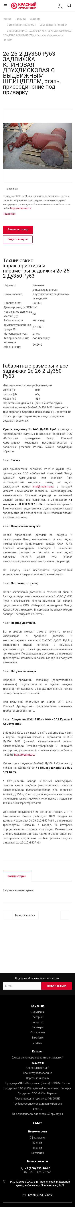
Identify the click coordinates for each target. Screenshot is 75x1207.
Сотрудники (37, 1032)
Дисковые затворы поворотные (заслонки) (37, 1057)
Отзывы (37, 1042)
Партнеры (38, 1027)
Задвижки (37, 1062)
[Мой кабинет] (60, 5)
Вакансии (37, 1037)
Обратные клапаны (37, 1078)
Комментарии (17, 876)
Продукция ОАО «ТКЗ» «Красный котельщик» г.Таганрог (37, 1088)
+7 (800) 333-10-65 (37, 1168)
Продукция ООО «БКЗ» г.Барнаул (37, 1093)
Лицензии (37, 1022)
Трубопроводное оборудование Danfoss (37, 1103)
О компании (37, 1012)
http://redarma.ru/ (20, 208)
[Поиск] (69, 6)
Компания (37, 1006)
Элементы (37, 1153)
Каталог (37, 1051)
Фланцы (37, 1108)
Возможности (37, 1131)
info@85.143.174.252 (40, 1195)
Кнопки (37, 1142)
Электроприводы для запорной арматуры (37, 1114)
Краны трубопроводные (37, 1072)
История (38, 1017)
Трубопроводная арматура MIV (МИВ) (37, 1098)
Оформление (38, 1137)
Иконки (37, 1147)
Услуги (37, 1122)
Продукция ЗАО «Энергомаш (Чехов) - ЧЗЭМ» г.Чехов (37, 1083)
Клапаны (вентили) (37, 1067)
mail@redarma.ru (43, 486)
